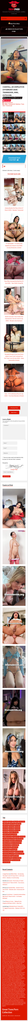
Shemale (14, 849)
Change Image (14, 469)
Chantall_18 (11, 104)
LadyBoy (6, 840)
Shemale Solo (19, 851)
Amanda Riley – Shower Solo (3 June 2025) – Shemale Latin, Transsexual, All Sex (13, 889)
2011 (17, 825)
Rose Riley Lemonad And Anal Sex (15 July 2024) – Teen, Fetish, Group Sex (14, 282)
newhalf (15, 847)
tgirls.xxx (6, 855)
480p (15, 821)
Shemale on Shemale (8, 851)
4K (5, 821)
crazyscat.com (17, 1015)
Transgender (14, 855)
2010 (11, 825)
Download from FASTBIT (14, 159)
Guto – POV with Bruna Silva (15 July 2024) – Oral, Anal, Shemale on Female (14, 394)
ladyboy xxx (6, 842)
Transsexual (9, 105)
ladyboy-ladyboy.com (16, 840)
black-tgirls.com (13, 832)
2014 (17, 827)
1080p (5, 104)
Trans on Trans (7, 860)
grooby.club (19, 838)
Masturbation (7, 847)
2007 (12, 823)
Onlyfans (17, 104)
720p (22, 821)
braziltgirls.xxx (7, 836)
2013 (11, 827)
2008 (18, 823)
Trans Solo (6, 862)
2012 (5, 827)
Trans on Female (7, 857)
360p (10, 821)
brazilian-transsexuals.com (10, 834)
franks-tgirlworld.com (9, 838)
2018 (5, 832)
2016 (11, 830)
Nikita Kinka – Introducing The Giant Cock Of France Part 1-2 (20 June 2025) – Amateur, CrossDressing (13, 875)
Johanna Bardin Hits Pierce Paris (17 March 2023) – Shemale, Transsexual (14, 209)
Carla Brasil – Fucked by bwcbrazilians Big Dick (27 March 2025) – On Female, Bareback (14, 896)
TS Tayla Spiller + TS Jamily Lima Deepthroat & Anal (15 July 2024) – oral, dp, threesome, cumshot (14, 245)
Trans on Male (17, 857)
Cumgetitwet (6, 874)
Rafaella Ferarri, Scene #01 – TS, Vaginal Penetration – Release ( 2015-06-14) (14, 908)
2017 (17, 830)
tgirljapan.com (19, 853)
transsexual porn (8, 102)
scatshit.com (4, 1015)
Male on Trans (7, 845)
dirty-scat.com (11, 1015)
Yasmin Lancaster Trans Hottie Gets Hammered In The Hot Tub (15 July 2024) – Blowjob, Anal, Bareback (14, 318)
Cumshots (16, 836)
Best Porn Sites (15, 23)
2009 (5, 825)
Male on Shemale (16, 842)
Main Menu (4, 18)
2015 (5, 830)
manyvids (15, 845)
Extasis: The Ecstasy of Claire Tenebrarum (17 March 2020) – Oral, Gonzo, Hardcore (13, 882)
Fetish (22, 836)
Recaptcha (5, 463)
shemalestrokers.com (8, 853)
